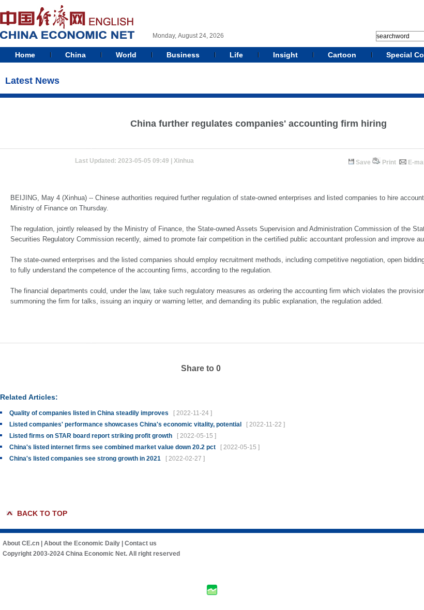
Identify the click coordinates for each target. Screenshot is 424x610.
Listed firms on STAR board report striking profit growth (90, 435)
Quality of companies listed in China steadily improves (89, 413)
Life (236, 55)
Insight (285, 55)
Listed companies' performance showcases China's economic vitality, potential (125, 424)
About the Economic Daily (82, 543)
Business (183, 55)
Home (25, 55)
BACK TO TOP (42, 513)
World (126, 55)
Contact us (141, 543)
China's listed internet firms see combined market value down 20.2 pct (112, 447)
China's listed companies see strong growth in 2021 (85, 458)
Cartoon (342, 55)
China (75, 55)
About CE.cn (21, 543)
